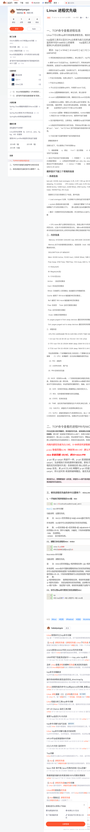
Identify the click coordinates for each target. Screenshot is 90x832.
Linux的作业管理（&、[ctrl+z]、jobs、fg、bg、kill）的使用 (26, 133)
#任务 (61, 619)
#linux (54, 619)
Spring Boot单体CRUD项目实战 (24, 113)
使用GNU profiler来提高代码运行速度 (23, 138)
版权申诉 (66, 829)
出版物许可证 (74, 829)
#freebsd (69, 619)
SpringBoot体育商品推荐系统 (20, 117)
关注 (67, 628)
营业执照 (81, 829)
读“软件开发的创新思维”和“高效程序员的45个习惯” (24, 62)
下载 (21, 3)
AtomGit (37, 3)
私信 (34, 29)
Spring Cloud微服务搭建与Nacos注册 (24, 107)
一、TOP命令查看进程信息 (19, 161)
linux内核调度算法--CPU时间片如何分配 (24, 55)
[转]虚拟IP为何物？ (17, 128)
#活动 (78, 619)
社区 (27, 3)
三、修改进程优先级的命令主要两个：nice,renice (26, 169)
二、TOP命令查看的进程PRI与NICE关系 (24, 165)
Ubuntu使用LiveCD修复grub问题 (22, 42)
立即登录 (65, 824)
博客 (16, 3)
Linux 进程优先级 (19, 51)
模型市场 (48, 3)
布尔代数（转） (19, 47)
